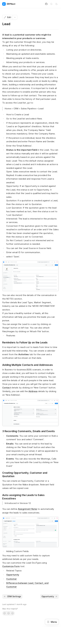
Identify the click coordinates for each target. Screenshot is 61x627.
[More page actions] (15, 17)
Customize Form (11, 566)
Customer (11, 579)
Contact (6, 387)
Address (33, 391)
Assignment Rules (27, 509)
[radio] (5, 613)
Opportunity (12, 574)
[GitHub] (46, 4)
